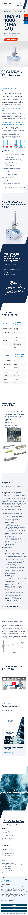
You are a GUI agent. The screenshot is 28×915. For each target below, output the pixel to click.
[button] (17, 3)
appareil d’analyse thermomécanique (11, 94)
